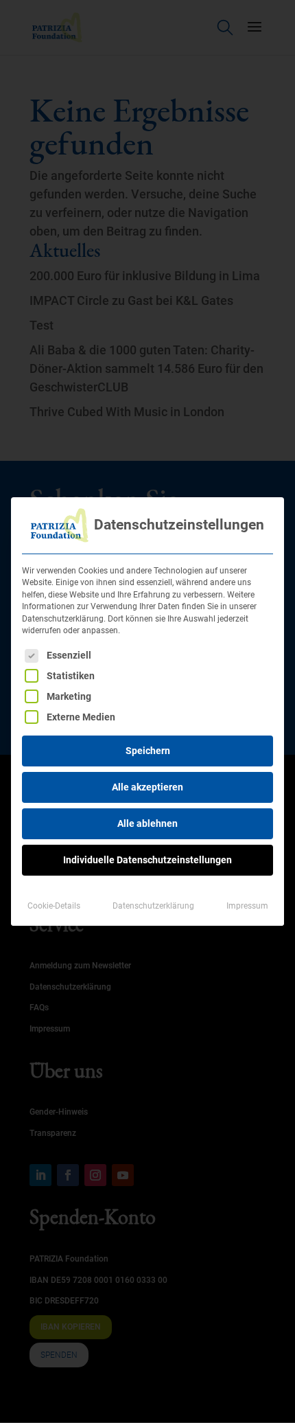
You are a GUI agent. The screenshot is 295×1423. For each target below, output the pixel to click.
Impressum (247, 906)
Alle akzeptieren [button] (147, 787)
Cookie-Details (53, 906)
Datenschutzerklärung (153, 906)
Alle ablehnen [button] (147, 823)
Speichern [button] (148, 750)
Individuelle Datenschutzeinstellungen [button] (147, 859)
